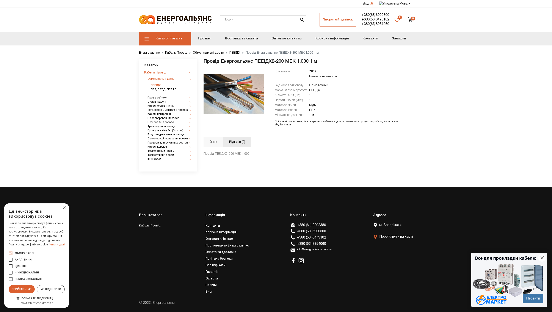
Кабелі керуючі (157, 147)
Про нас (204, 38)
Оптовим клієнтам (286, 38)
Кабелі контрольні (159, 114)
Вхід (366, 3)
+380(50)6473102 (375, 19)
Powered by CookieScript (36, 303)
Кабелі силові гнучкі (160, 106)
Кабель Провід (176, 52)
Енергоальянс (149, 52)
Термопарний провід (160, 151)
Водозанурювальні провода (165, 134)
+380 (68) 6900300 (311, 231)
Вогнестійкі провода (160, 122)
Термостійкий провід (160, 155)
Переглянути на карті (396, 236)
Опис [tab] (213, 142)
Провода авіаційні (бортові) (165, 130)
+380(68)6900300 (375, 15)
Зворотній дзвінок (338, 19)
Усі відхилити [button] (51, 289)
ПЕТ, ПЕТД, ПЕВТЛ (163, 89)
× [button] (64, 208)
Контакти (370, 38)
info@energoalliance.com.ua (314, 249)
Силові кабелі (156, 102)
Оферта (211, 278)
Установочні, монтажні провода (168, 110)
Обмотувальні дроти (208, 52)
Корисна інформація (332, 38)
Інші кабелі (154, 159)
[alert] (36, 255)
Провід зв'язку (157, 98)
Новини (210, 285)
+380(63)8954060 (375, 24)
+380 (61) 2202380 (311, 225)
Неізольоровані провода (163, 118)
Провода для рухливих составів (168, 143)
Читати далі (57, 244)
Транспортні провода (161, 126)
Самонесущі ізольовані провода (168, 138)
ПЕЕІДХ (234, 52)
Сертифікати (215, 265)
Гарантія (211, 272)
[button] (37, 298)
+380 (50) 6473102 (311, 237)
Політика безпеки (218, 258)
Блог (209, 291)
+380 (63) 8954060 (311, 243)
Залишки (399, 38)
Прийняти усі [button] (21, 289)
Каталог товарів (169, 38)
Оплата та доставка (220, 252)
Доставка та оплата (241, 38)
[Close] (542, 258)
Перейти (533, 298)
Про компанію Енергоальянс (227, 245)
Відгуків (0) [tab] (237, 142)
